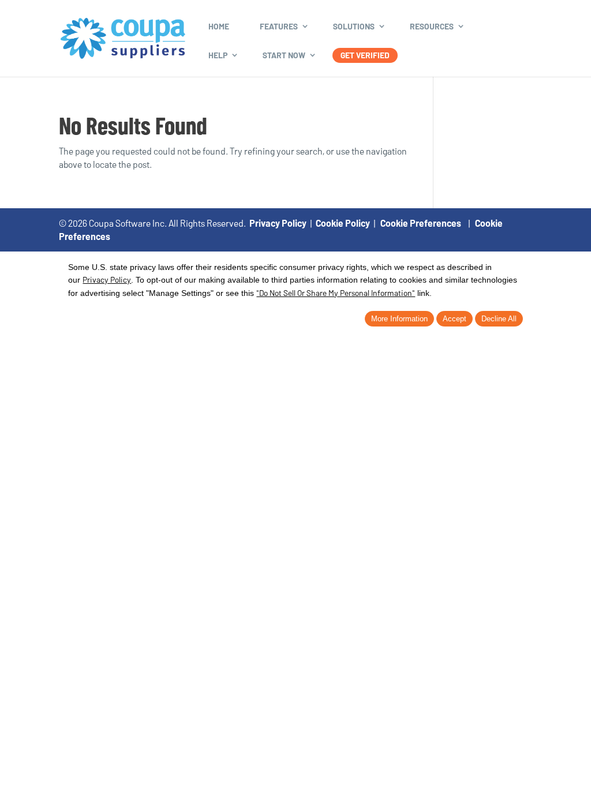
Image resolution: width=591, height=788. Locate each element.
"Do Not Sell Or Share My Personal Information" (335, 293)
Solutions (354, 26)
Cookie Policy (343, 222)
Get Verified (365, 55)
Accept (454, 318)
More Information (399, 318)
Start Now (284, 55)
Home (218, 26)
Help (217, 55)
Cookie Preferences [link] (420, 222)
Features (279, 26)
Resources (432, 26)
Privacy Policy (277, 222)
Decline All (499, 318)
